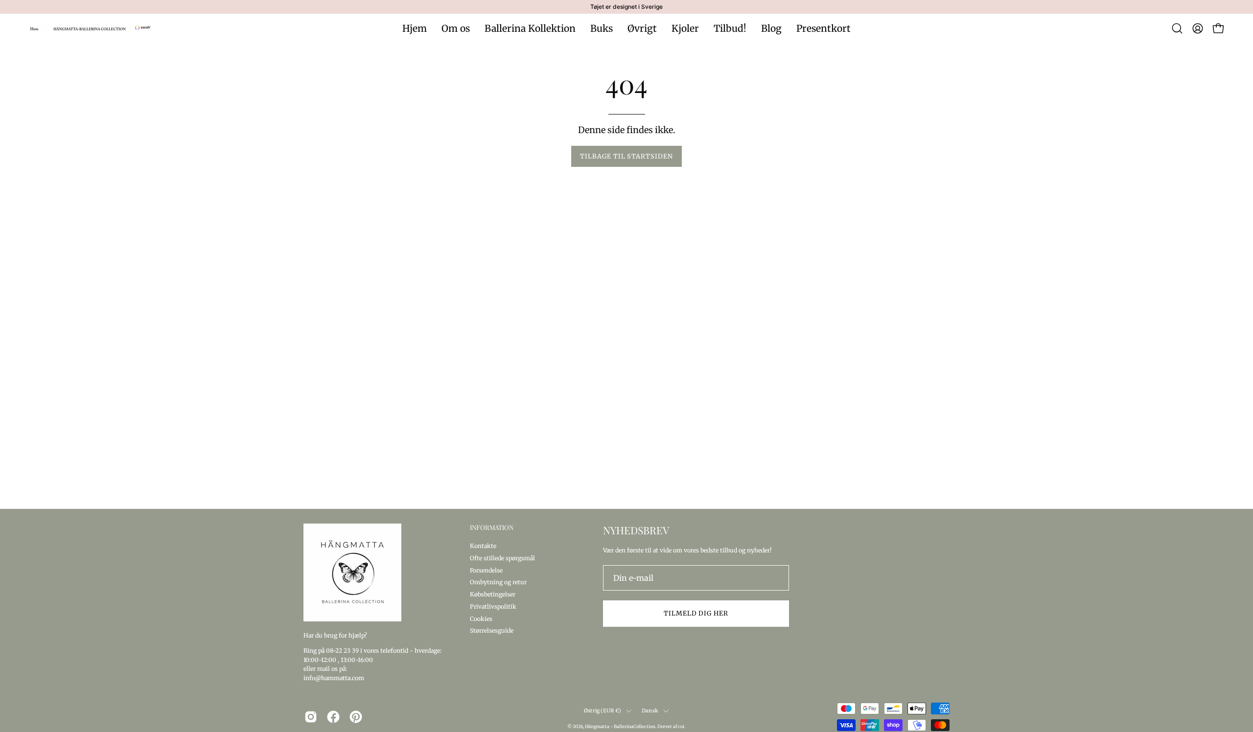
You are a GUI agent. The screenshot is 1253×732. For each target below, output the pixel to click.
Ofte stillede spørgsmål (502, 557)
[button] (1177, 28)
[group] (626, 7)
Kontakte (483, 545)
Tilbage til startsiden (626, 156)
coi (681, 726)
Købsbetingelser (492, 594)
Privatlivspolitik (493, 606)
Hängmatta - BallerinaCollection (620, 726)
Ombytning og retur (498, 582)
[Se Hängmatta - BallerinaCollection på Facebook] (333, 716)
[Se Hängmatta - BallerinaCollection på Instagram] (310, 716)
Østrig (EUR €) (602, 711)
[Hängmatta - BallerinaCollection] (90, 28)
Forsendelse (486, 569)
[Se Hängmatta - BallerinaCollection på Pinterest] (355, 716)
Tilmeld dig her (696, 613)
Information (491, 527)
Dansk (650, 711)
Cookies (481, 618)
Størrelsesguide (491, 630)
